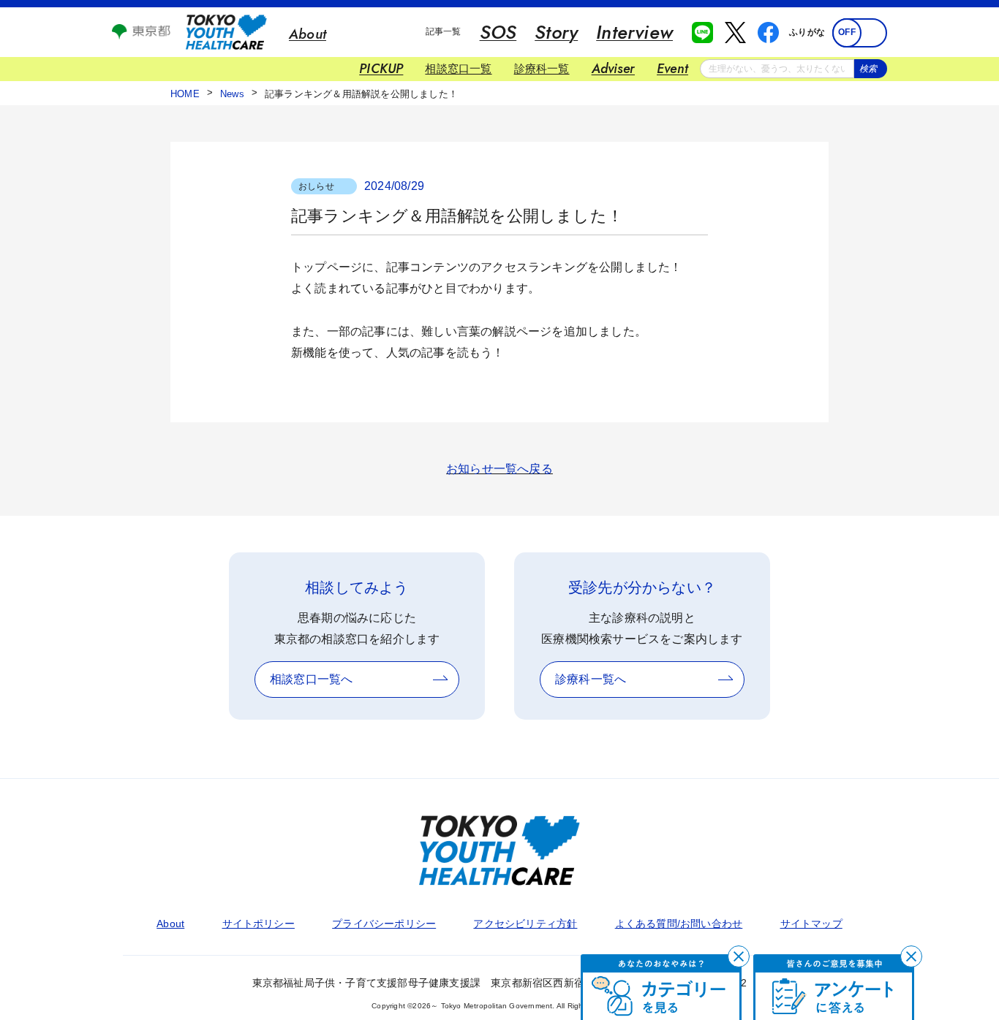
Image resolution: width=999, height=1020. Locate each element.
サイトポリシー (258, 923)
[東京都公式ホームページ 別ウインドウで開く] (141, 35)
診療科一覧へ (590, 679)
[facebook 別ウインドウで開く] (768, 32)
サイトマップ (811, 923)
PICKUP (381, 68)
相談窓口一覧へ (311, 679)
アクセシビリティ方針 (525, 923)
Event (672, 68)
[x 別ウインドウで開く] (735, 32)
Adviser (613, 68)
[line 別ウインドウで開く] (702, 32)
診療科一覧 (542, 68)
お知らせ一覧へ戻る (499, 469)
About (170, 923)
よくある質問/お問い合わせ (679, 923)
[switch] (859, 32)
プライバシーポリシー (384, 923)
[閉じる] (739, 956)
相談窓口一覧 (458, 68)
